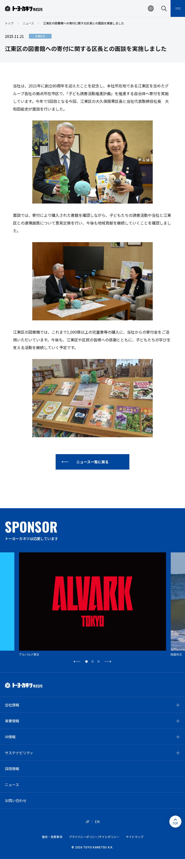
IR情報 (10, 736)
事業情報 (12, 720)
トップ (9, 23)
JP (87, 821)
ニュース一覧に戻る (92, 461)
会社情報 (12, 704)
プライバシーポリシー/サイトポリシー (94, 837)
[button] (77, 661)
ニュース (28, 23)
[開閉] (178, 705)
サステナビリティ (19, 752)
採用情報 (12, 768)
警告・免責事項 (52, 837)
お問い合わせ (15, 800)
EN (97, 821)
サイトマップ (134, 837)
